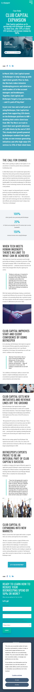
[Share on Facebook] (7, 66)
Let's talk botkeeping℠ (17, 565)
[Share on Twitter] (10, 66)
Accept (17, 680)
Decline (17, 684)
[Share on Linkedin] (13, 66)
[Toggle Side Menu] (31, 2)
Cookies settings (17, 675)
